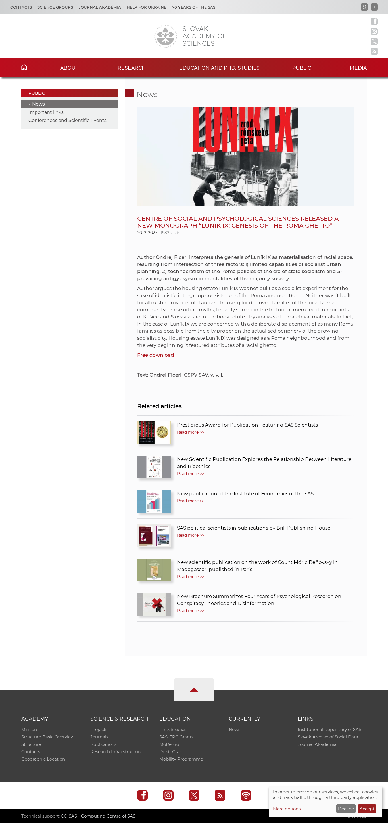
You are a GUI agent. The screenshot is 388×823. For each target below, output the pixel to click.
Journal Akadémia (100, 7)
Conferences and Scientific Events (67, 120)
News (38, 104)
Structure (31, 744)
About (69, 68)
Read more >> (190, 432)
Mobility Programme (181, 759)
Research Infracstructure (116, 751)
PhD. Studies (172, 729)
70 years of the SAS (193, 7)
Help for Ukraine (146, 7)
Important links (46, 112)
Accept (367, 808)
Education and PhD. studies (219, 68)
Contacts (21, 7)
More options (287, 808)
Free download (155, 355)
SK (374, 7)
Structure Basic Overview (47, 737)
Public (301, 68)
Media (358, 68)
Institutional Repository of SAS (329, 729)
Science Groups (55, 7)
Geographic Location (43, 759)
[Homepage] (165, 36)
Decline (346, 808)
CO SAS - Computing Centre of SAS (98, 816)
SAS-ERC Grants (176, 737)
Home (32, 66)
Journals (99, 737)
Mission (29, 729)
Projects (98, 729)
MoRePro (169, 744)
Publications (103, 744)
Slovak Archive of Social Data (328, 737)
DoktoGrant (171, 751)
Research (132, 68)
